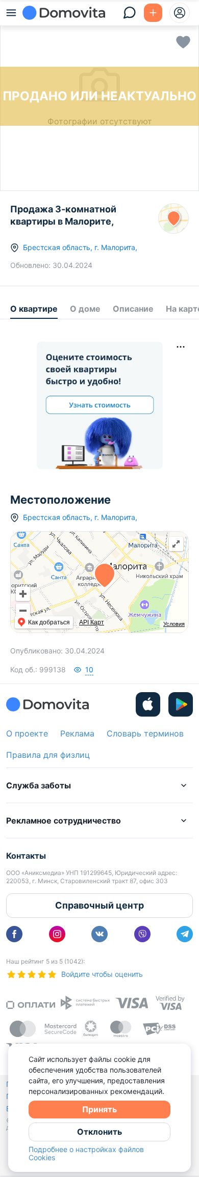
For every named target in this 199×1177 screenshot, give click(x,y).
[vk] (99, 934)
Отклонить (99, 1132)
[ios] (148, 704)
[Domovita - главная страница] (63, 12)
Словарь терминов (145, 733)
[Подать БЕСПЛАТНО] (153, 13)
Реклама (77, 733)
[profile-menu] (179, 13)
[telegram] (185, 934)
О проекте (27, 733)
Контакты (26, 856)
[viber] (142, 934)
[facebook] (14, 934)
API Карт (91, 622)
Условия (174, 624)
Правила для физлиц (48, 754)
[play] (180, 704)
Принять (99, 1109)
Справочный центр (99, 905)
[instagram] (57, 934)
